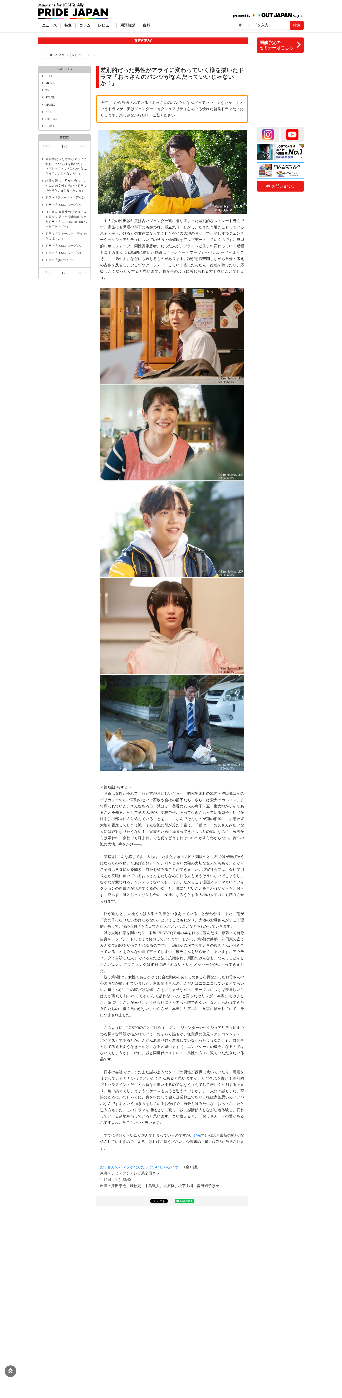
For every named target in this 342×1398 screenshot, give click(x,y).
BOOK (49, 76)
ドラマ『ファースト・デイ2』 (65, 197)
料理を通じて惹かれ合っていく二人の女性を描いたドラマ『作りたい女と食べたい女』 (66, 185)
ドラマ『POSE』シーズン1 (63, 253)
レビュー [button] (105, 25)
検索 (297, 25)
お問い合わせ (282, 186)
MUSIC (50, 104)
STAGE (50, 97)
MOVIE (50, 83)
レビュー (78, 55)
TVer (197, 1135)
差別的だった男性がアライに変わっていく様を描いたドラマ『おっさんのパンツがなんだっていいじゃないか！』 (66, 166)
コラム (85, 25)
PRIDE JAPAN (54, 55)
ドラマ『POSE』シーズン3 (63, 204)
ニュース (49, 25)
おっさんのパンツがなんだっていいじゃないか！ (141, 1167)
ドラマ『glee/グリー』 (60, 260)
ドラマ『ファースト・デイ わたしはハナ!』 (66, 236)
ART (48, 112)
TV (47, 90)
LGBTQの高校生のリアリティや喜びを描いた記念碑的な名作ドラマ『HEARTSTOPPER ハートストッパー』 (66, 219)
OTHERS (51, 119)
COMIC (50, 126)
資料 (146, 25)
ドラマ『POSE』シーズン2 (63, 245)
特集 (68, 25)
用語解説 (127, 25)
